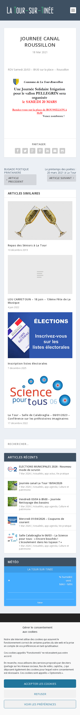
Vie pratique (62, 473)
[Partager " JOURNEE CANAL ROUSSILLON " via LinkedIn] (47, 151)
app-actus (49, 473)
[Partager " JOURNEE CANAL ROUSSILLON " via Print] (62, 151)
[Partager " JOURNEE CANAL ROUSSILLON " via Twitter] (25, 151)
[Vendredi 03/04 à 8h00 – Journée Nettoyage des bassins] (12, 501)
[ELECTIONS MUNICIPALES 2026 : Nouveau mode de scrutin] (12, 469)
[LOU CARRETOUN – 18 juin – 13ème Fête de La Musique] (40, 274)
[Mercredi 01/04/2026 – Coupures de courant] (12, 521)
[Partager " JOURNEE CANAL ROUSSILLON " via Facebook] (17, 151)
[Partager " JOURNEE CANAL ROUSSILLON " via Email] (55, 151)
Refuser (40, 694)
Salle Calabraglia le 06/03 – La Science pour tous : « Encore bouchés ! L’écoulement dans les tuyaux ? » (43, 539)
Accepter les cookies (40, 684)
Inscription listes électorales (27, 363)
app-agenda (50, 486)
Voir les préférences (40, 704)
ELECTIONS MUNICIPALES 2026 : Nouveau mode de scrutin (45, 468)
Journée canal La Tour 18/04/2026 (40, 483)
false (40, 602)
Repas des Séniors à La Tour (27, 245)
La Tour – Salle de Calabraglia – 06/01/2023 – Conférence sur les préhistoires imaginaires (39, 416)
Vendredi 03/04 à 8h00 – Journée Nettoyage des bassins (39, 500)
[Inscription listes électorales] (40, 335)
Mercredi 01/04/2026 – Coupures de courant (41, 520)
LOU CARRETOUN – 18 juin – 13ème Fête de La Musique (39, 300)
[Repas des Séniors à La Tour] (40, 220)
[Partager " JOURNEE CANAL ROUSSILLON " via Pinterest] (40, 151)
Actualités (38, 473)
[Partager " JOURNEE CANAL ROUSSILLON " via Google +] (32, 151)
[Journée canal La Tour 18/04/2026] (12, 485)
